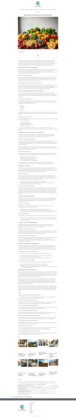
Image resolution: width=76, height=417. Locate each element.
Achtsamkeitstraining (40, 381)
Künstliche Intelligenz (36, 387)
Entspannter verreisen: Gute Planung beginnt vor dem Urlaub (53, 373)
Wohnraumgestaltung (43, 393)
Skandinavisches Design (37, 390)
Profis (46, 9)
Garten (31, 404)
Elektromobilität (34, 384)
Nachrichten (42, 9)
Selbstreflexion (30, 390)
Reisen (49, 9)
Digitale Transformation (50, 383)
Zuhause (54, 9)
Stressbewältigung (24, 391)
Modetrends (43, 387)
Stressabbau (44, 390)
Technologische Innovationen (50, 391)
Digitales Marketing (43, 383)
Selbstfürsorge (22, 390)
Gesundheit (31, 9)
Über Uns (31, 410)
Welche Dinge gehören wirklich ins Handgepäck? (22, 374)
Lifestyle (35, 9)
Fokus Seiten (21, 9)
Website (31, 412)
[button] (56, 51)
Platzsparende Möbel (45, 388)
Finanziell (26, 9)
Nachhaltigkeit (22, 388)
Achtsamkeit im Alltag (29, 381)
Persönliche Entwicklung (36, 388)
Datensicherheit (37, 383)
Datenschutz (32, 383)
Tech (52, 9)
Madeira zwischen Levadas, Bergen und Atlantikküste (42, 374)
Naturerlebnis (29, 388)
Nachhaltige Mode (55, 387)
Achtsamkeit (20, 381)
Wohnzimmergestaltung (51, 393)
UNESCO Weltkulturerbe (28, 393)
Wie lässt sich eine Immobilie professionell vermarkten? (43, 353)
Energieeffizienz (41, 384)
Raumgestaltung (52, 388)
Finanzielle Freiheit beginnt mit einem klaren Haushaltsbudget (32, 374)
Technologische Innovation (41, 391)
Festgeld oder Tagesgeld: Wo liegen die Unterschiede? (22, 354)
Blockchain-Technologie (50, 381)
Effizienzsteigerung (27, 384)
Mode (38, 9)
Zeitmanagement (26, 394)
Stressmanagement (34, 391)
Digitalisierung (20, 384)
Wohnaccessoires (35, 393)
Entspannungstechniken (26, 386)
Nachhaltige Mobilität (48, 387)
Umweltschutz (21, 393)
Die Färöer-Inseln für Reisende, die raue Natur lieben (32, 354)
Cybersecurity (24, 383)
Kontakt (31, 411)
